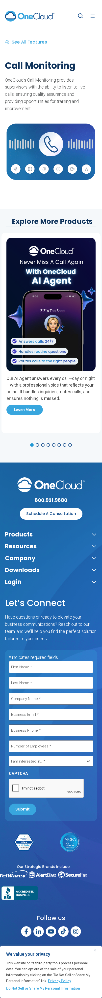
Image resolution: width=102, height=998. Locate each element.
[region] (51, 972)
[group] (51, 445)
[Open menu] (92, 16)
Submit (22, 809)
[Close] (97, 950)
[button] (32, 445)
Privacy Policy (59, 981)
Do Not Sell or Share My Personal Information (43, 988)
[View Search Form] (80, 16)
